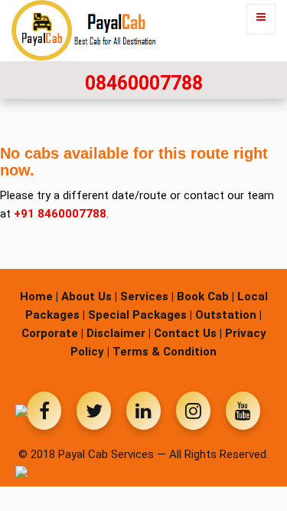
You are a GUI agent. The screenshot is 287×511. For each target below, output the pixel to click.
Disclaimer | (118, 333)
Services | (147, 296)
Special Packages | (140, 315)
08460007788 (144, 83)
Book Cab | (205, 296)
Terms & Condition (165, 352)
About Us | (89, 296)
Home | (39, 296)
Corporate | (52, 333)
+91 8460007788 (60, 214)
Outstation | (228, 315)
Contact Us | (188, 333)
